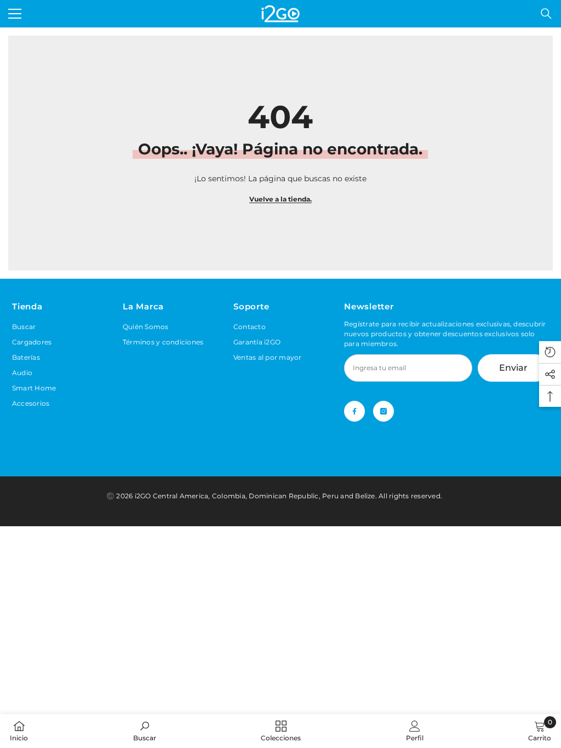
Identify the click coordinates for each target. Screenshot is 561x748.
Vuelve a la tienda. (280, 199)
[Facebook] (354, 411)
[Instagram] (383, 411)
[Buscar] (546, 13)
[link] (144, 730)
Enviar (513, 368)
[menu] (14, 13)
